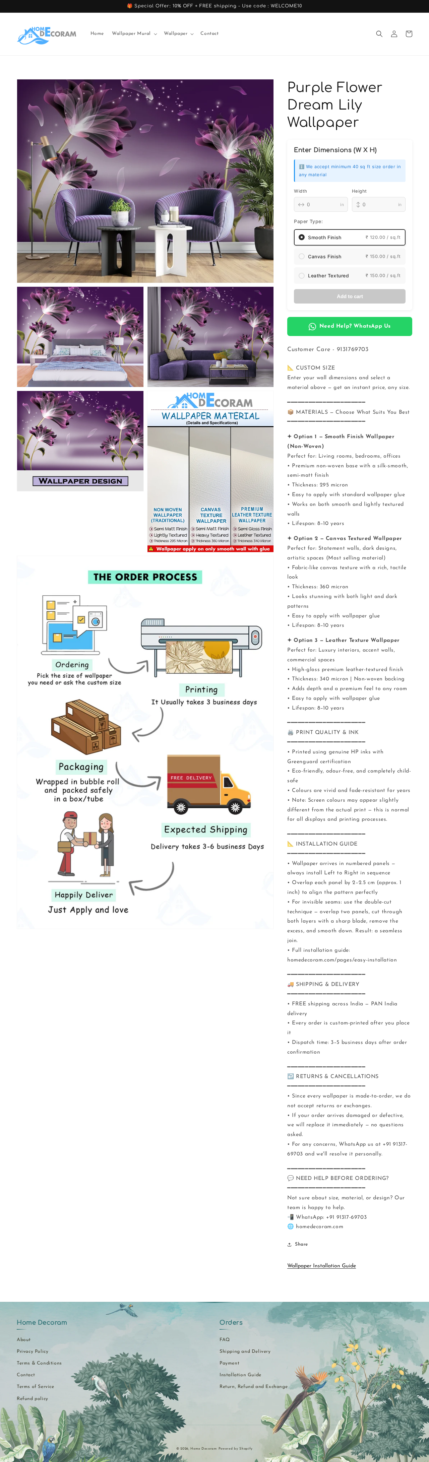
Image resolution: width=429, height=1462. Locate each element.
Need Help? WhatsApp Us (355, 326)
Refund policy (32, 1398)
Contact (26, 1375)
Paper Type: (308, 221)
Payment (229, 1363)
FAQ (225, 1339)
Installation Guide (240, 1375)
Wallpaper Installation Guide (321, 1266)
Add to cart (350, 296)
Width (300, 191)
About (24, 1339)
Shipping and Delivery (245, 1351)
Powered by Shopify (236, 1449)
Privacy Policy (32, 1351)
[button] (134, 34)
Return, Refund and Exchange (254, 1386)
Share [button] (301, 1244)
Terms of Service (35, 1386)
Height (359, 191)
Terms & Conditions (39, 1363)
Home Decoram (203, 1449)
